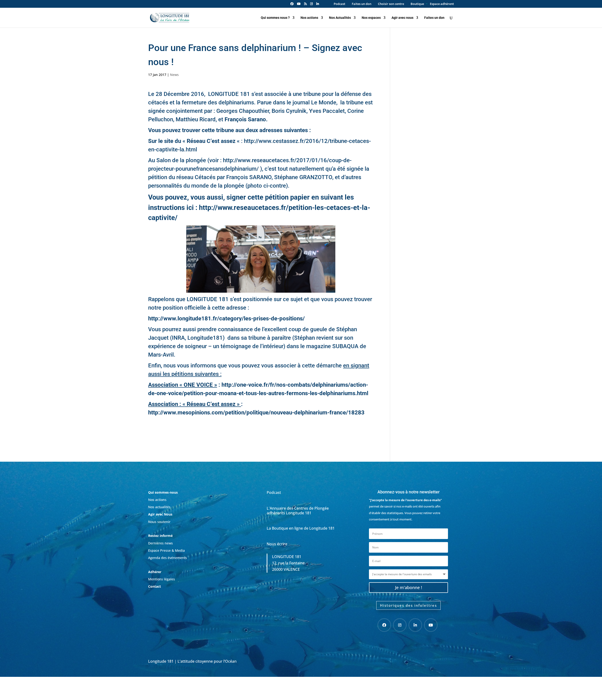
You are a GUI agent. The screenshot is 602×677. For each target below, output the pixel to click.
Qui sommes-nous (163, 492)
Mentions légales (161, 579)
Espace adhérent (442, 4)
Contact (154, 586)
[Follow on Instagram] (400, 625)
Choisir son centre (391, 4)
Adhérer (155, 572)
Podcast (339, 4)
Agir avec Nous (160, 514)
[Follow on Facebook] (384, 625)
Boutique (417, 4)
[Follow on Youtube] (431, 625)
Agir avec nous (402, 18)
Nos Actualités (340, 18)
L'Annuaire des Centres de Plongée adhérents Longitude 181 (298, 510)
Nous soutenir (159, 522)
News (174, 74)
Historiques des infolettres (408, 605)
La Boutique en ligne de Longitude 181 (301, 528)
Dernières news (160, 543)
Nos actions (309, 18)
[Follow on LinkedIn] (415, 625)
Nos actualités (159, 507)
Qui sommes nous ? (275, 18)
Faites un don (361, 4)
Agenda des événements (167, 557)
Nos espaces (371, 18)
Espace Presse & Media (166, 550)
